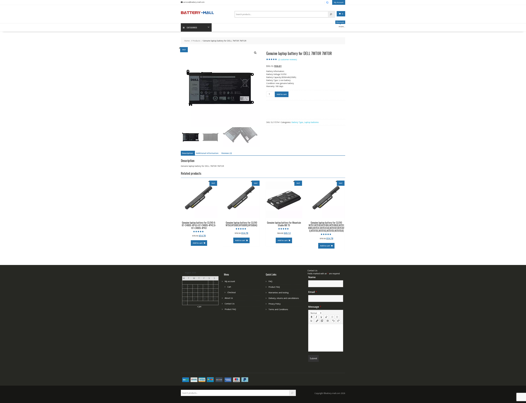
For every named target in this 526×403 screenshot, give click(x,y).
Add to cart (282, 94)
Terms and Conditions (278, 309)
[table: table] (328, 321)
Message (314, 306)
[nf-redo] (338, 321)
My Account (338, 2)
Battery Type (297, 122)
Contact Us (230, 303)
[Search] (331, 14)
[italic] (316, 317)
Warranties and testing (278, 292)
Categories (192, 27)
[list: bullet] (337, 317)
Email (312, 292)
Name (312, 277)
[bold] (311, 317)
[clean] (326, 317)
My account (230, 281)
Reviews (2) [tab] (226, 153)
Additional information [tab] (207, 153)
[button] (255, 52)
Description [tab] (187, 153)
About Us (229, 298)
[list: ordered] (332, 317)
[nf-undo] (333, 321)
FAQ (270, 281)
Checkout (231, 292)
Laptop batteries (311, 122)
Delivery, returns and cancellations (283, 298)
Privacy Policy (274, 303)
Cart (229, 286)
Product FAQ (230, 309)
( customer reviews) (287, 59)
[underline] (321, 317)
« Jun (199, 306)
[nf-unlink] (322, 321)
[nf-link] (317, 321)
